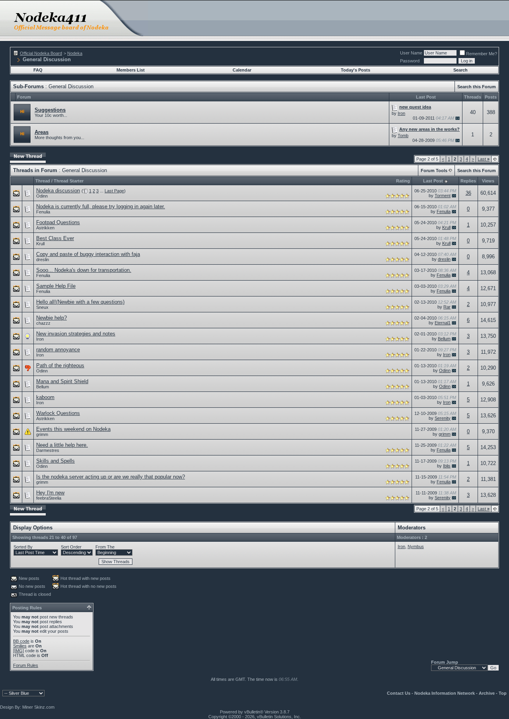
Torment (443, 195)
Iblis (447, 465)
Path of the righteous (60, 365)
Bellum (444, 338)
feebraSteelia (48, 498)
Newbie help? (51, 318)
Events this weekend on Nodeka (73, 429)
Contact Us (398, 693)
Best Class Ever (55, 238)
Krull (446, 227)
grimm (42, 434)
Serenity (443, 418)
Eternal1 (443, 322)
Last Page (114, 190)
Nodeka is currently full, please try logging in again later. (100, 206)
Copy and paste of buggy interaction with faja (88, 254)
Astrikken (45, 227)
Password (410, 60)
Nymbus (416, 546)
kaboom (45, 397)
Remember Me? (481, 53)
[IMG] (18, 650)
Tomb (403, 135)
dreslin (42, 259)
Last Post (433, 180)
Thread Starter (69, 180)
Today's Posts (355, 70)
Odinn (42, 196)
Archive (487, 693)
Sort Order (71, 547)
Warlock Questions (58, 413)
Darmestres (47, 450)
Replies (468, 180)
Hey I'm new (50, 493)
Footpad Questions (58, 222)
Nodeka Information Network (444, 693)
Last (484, 159)
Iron (401, 113)
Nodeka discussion (58, 191)
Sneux (42, 307)
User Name (411, 52)
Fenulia (43, 211)
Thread (42, 180)
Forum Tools (434, 170)
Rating (403, 180)
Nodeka (74, 53)
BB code (21, 641)
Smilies (20, 645)
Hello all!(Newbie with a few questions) (80, 302)
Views (488, 180)
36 (468, 193)
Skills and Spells (55, 461)
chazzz (43, 323)
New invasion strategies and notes (75, 334)
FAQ (38, 70)
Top (503, 693)
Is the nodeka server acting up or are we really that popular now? (110, 477)
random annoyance (58, 350)
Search (460, 70)
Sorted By (23, 547)
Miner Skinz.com (38, 707)
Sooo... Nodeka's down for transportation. (83, 270)
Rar (447, 306)
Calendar (242, 70)
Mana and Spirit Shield (62, 381)
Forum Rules (25, 665)
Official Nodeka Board (41, 53)
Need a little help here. (62, 445)
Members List (131, 70)
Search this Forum (476, 86)
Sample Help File (56, 286)
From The (105, 547)
